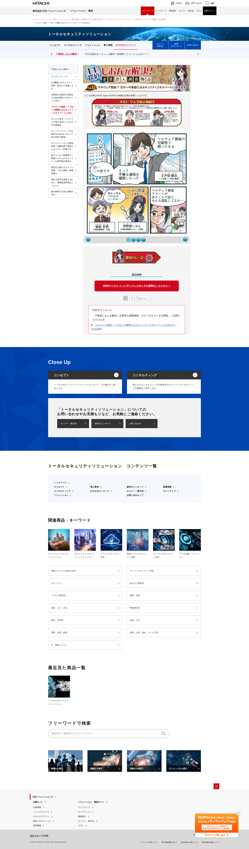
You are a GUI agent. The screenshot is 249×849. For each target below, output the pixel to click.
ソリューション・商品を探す (69, 19)
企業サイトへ (209, 11)
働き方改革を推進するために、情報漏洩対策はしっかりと (62, 182)
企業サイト (38, 802)
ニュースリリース (41, 812)
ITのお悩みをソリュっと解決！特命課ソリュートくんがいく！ (117, 54)
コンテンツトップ (59, 76)
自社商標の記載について (189, 842)
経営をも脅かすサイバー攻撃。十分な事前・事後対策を (62, 170)
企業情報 (37, 807)
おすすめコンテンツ (141, 19)
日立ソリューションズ (43, 797)
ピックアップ (161, 11)
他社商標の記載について (210, 842)
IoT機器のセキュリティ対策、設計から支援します (62, 85)
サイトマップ (169, 491)
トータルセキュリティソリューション (117, 19)
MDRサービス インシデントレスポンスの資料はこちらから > (136, 285)
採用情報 (37, 825)
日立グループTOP (39, 836)
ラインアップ (147, 11)
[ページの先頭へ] (216, 786)
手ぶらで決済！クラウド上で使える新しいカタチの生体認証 (62, 122)
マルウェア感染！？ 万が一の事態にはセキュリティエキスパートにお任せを (62, 110)
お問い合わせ (193, 45)
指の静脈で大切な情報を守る (62, 193)
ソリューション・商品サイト (91, 802)
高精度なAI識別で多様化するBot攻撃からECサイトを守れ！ (62, 97)
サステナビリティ (41, 816)
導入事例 (108, 45)
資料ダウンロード (176, 45)
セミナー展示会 (160, 45)
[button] (197, 54)
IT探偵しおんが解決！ (159, 19)
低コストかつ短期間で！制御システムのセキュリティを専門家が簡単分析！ (62, 158)
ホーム (35, 19)
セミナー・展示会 (186, 11)
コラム (199, 11)
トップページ (60, 482)
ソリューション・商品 (48, 19)
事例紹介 (173, 11)
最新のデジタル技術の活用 (92, 19)
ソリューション (93, 45)
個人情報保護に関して (170, 842)
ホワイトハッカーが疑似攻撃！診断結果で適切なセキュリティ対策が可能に (62, 146)
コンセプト (55, 45)
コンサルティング (73, 45)
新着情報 (167, 487)
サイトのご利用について (149, 842)
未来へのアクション (42, 821)
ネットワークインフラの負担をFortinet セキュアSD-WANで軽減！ (62, 134)
